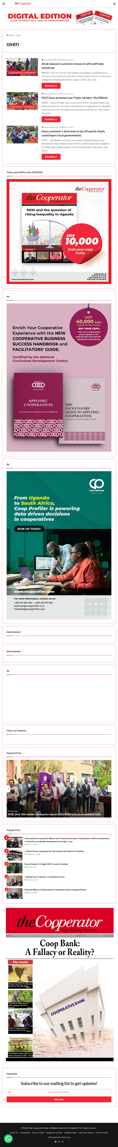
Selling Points (70, 1132)
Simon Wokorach (51, 94)
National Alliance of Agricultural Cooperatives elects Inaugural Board (55, 889)
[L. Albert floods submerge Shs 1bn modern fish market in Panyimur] (14, 855)
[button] (8, 1138)
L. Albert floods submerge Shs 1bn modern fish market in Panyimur (54, 851)
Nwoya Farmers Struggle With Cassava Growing (46, 864)
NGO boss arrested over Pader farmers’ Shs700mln (75, 97)
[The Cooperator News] (23, 3)
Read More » (51, 86)
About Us (14, 1132)
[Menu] (3, 4)
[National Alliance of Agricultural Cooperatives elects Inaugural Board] (14, 893)
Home (11, 35)
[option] (59, 789)
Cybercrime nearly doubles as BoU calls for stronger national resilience (47, 814)
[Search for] (114, 4)
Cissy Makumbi (50, 60)
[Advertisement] (59, 698)
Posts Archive (38, 1132)
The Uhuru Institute (87, 1128)
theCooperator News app (59, 1137)
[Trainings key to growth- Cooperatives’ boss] (14, 880)
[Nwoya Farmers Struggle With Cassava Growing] (14, 868)
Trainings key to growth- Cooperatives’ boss (45, 877)
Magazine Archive (54, 1132)
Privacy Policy (102, 1132)
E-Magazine (25, 1132)
